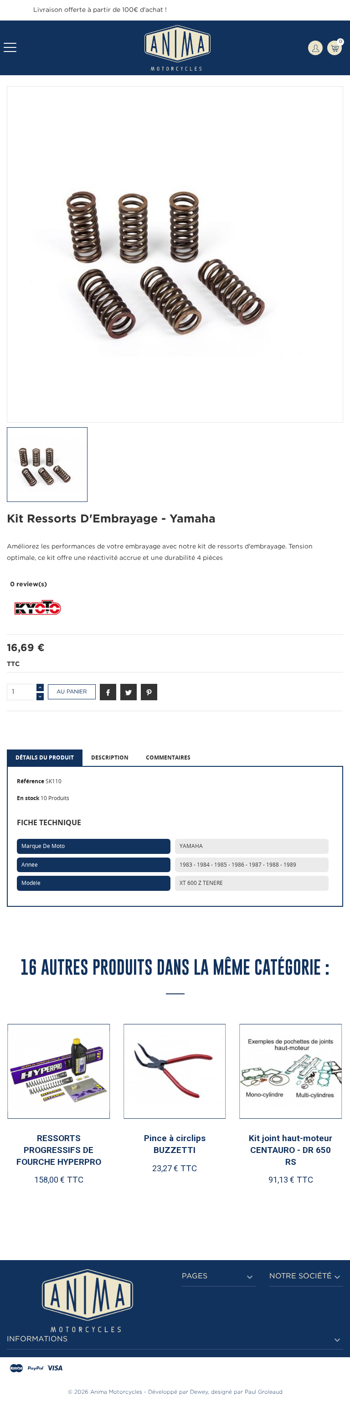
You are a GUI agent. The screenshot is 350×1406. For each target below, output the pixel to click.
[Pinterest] (149, 692)
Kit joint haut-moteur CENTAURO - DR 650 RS (290, 1150)
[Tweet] (128, 692)
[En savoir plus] (86, 1197)
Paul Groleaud (264, 1392)
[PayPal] (35, 1368)
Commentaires (168, 757)
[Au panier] (35, 1197)
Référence (30, 781)
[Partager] (108, 692)
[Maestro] (16, 1368)
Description (110, 757)
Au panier (72, 691)
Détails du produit (44, 757)
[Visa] (54, 1368)
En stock (28, 798)
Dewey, (199, 1392)
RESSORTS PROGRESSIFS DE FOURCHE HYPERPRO (58, 1150)
